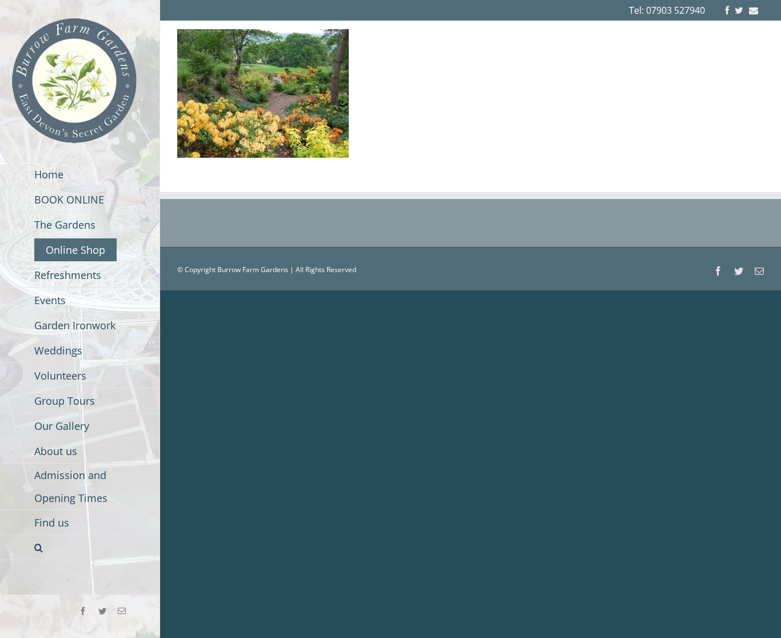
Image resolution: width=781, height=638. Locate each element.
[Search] (80, 547)
